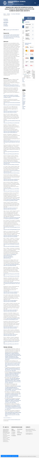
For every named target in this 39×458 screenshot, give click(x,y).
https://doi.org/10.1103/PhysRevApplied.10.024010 (12, 227)
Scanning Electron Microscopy (9, 38)
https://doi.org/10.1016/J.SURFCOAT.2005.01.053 (12, 120)
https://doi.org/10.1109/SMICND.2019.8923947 (11, 244)
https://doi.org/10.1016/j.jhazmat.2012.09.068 (11, 273)
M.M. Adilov (5, 24)
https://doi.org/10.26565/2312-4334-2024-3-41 (12, 282)
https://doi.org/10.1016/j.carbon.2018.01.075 (11, 341)
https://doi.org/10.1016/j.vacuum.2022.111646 (11, 188)
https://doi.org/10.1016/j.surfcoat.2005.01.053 (11, 122)
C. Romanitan (6, 20)
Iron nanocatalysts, (7, 34)
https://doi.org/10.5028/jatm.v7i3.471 (13, 318)
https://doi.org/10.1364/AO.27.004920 (10, 111)
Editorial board (19, 432)
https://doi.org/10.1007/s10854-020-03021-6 (11, 164)
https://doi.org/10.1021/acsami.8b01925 (12, 218)
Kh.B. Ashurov (6, 22)
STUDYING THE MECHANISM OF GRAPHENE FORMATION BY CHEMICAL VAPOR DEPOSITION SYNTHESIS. (13, 400)
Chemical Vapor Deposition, (14, 35)
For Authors (13, 433)
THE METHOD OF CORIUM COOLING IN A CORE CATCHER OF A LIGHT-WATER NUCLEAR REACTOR (12, 395)
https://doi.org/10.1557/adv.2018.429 (10, 209)
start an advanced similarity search (14, 419)
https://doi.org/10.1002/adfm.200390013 (11, 179)
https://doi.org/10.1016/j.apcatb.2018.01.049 (11, 151)
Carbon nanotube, (13, 34)
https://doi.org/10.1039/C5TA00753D (12, 264)
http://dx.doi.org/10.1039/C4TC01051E (12, 199)
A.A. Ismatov (6, 19)
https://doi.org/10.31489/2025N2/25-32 (10, 131)
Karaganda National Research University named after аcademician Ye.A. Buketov (22, 456)
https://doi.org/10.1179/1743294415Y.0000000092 (12, 102)
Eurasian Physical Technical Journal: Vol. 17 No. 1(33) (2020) (12, 414)
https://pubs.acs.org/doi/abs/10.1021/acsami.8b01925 (13, 217)
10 (9, 417)
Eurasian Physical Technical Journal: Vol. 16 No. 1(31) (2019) (12, 365)
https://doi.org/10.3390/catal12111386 (10, 311)
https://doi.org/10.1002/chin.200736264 (10, 235)
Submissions (19, 434)
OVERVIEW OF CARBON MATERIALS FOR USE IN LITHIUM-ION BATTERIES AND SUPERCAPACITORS (13, 374)
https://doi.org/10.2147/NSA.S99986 (10, 300)
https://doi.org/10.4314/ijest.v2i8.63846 (10, 293)
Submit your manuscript (29, 18)
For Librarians (14, 435)
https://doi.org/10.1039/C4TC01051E (11, 200)
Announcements (19, 429)
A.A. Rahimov (6, 25)
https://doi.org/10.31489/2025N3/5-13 (12, 29)
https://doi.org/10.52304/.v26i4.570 (10, 334)
